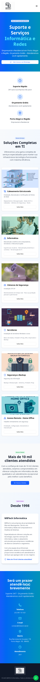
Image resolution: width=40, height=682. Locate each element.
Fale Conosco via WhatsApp (21, 62)
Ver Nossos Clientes (20, 483)
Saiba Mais (20, 207)
